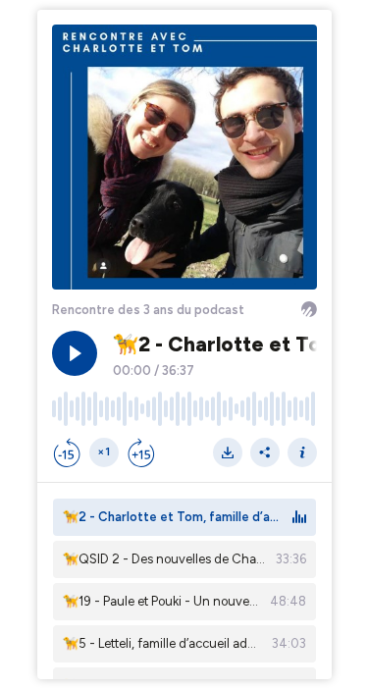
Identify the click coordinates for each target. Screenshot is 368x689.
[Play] (74, 353)
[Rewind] (66, 452)
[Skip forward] (141, 452)
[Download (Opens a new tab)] (227, 452)
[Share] (265, 452)
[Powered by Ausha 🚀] (309, 309)
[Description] (302, 452)
